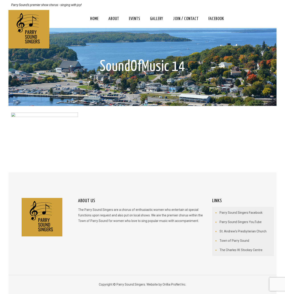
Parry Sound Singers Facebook (241, 212)
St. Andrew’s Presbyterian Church (243, 231)
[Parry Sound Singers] (28, 29)
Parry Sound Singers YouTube (241, 222)
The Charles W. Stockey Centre (241, 250)
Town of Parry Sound (234, 240)
